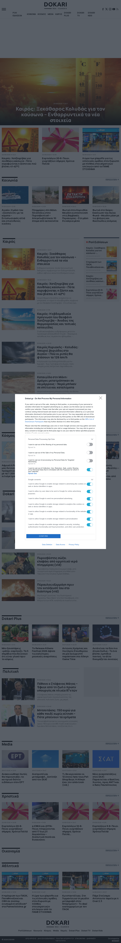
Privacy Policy (74, 544)
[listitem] (60, 439)
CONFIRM (43, 536)
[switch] (90, 444)
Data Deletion (47, 544)
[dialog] (60, 471)
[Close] (101, 398)
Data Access (60, 544)
